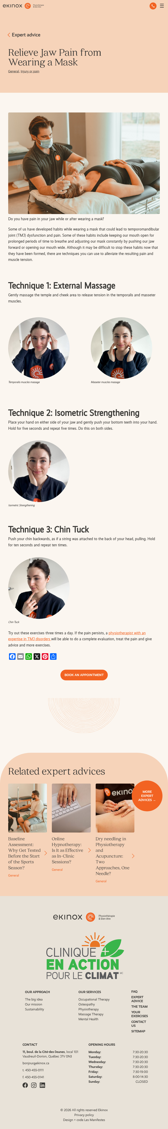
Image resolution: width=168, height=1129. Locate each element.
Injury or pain (30, 71)
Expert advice (25, 34)
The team (139, 1007)
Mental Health (88, 1019)
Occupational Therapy (94, 999)
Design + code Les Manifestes (84, 1120)
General (13, 71)
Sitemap (138, 1031)
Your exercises (139, 1014)
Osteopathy (86, 1004)
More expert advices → (147, 796)
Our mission (33, 1004)
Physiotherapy (88, 1009)
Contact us (138, 1024)
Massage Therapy (90, 1014)
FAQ (134, 992)
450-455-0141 (34, 1077)
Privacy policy (84, 1115)
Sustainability (34, 1009)
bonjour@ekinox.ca (36, 1063)
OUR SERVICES (89, 992)
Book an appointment (84, 675)
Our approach (37, 992)
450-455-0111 (34, 1070)
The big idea (34, 999)
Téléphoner (153, 5)
